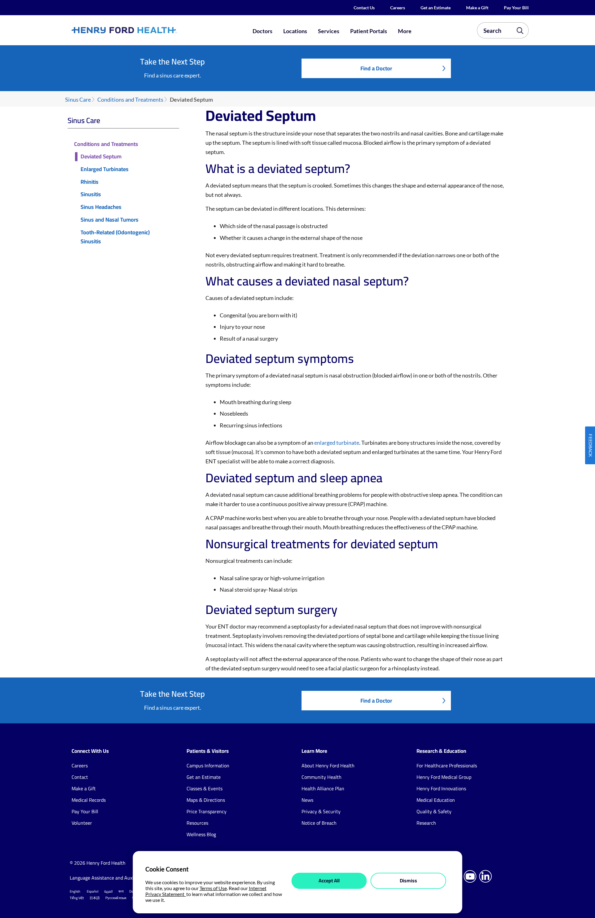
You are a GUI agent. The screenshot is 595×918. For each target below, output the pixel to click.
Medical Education (435, 800)
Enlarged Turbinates (105, 169)
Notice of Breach (319, 823)
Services (328, 31)
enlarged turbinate (336, 442)
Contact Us (364, 7)
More (405, 31)
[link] (147, 30)
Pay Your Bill (516, 7)
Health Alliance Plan (323, 788)
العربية (108, 891)
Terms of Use (213, 888)
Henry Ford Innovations (441, 788)
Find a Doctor (376, 68)
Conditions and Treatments (130, 100)
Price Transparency (207, 811)
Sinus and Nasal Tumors (110, 219)
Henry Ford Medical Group (443, 777)
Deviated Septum (101, 156)
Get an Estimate (436, 7)
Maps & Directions (206, 800)
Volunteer (82, 823)
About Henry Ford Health (328, 765)
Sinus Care (78, 100)
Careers (397, 7)
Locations (295, 31)
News (307, 800)
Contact (80, 777)
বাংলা (121, 891)
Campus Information (208, 765)
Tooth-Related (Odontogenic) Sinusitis (115, 237)
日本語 (95, 898)
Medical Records (89, 800)
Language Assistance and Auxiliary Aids (111, 877)
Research (426, 823)
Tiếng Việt (77, 898)
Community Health (322, 777)
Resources (197, 823)
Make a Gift (477, 7)
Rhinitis (90, 182)
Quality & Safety (434, 811)
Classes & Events (205, 788)
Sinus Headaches (101, 207)
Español (93, 891)
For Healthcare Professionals (446, 765)
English (75, 891)
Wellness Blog (201, 834)
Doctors (262, 31)
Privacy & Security (321, 811)
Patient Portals (368, 31)
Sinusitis (91, 194)
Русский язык (115, 898)
